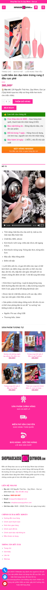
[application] (23, 199)
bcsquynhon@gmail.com (18, 499)
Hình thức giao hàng (11, 525)
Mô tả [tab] (4, 166)
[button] (4, 7)
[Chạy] (5, 225)
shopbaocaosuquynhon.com (21, 502)
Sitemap (7, 559)
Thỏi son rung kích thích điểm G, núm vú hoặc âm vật (35, 387)
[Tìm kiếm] (43, 7)
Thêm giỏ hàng (22, 102)
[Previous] (5, 37)
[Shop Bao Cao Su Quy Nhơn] (23, 7)
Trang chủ (6, 72)
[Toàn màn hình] (42, 225)
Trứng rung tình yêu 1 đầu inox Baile (12, 387)
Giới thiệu (7, 552)
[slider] (21, 225)
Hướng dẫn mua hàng (12, 518)
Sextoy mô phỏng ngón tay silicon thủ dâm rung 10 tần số (12, 355)
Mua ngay (9, 108)
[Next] (41, 37)
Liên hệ (6, 555)
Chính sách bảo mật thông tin (14, 532)
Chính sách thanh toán (12, 522)
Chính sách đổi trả (10, 529)
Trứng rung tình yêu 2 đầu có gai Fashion (35, 355)
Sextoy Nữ (18, 72)
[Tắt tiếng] (39, 225)
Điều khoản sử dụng (11, 536)
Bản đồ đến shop (22, 492)
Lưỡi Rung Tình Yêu (33, 72)
